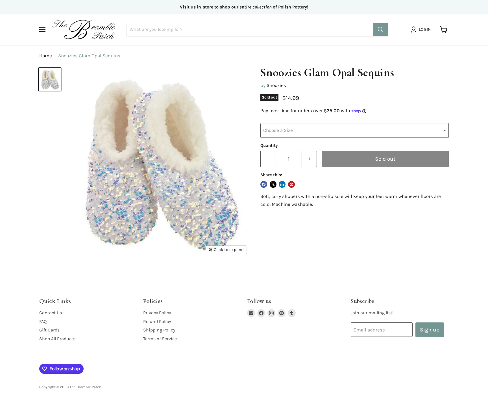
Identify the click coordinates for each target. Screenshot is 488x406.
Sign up (429, 329)
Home (45, 55)
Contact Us (50, 312)
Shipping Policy (159, 330)
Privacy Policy (157, 312)
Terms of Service (160, 338)
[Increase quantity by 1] (309, 159)
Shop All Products (57, 338)
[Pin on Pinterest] (291, 184)
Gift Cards (49, 330)
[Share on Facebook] (263, 184)
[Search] (380, 29)
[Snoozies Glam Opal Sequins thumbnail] (50, 79)
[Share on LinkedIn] (282, 184)
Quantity (269, 145)
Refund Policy (157, 321)
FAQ (43, 321)
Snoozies (276, 85)
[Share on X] (273, 184)
